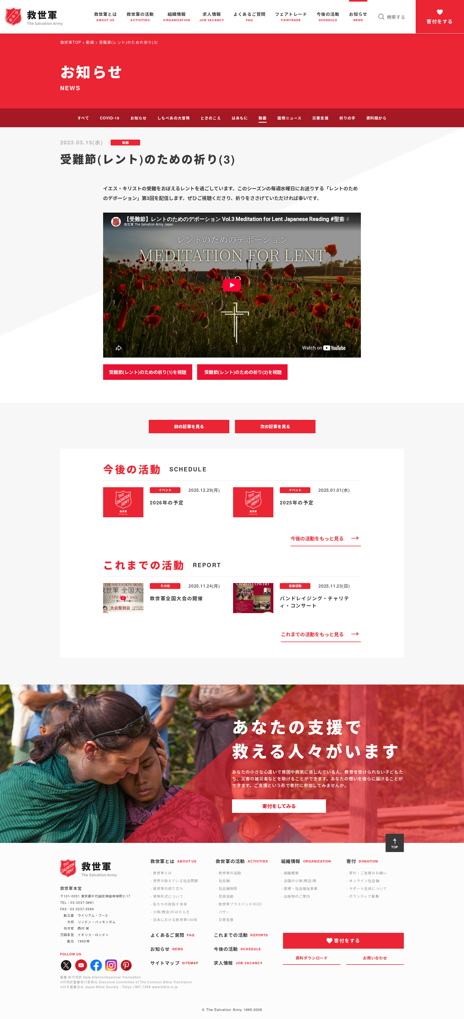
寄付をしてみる (279, 806)
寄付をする (440, 21)
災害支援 (320, 118)
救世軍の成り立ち (168, 888)
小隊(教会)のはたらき (171, 911)
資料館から (376, 118)
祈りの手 (347, 118)
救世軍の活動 (230, 872)
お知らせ (138, 118)
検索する (396, 16)
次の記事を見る (275, 426)
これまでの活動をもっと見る (312, 634)
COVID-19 (110, 118)
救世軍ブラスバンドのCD (240, 904)
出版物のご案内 (297, 896)
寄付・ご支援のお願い (368, 872)
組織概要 (291, 872)
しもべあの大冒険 (173, 118)
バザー (224, 911)
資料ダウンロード (312, 957)
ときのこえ (211, 118)
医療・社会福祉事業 (301, 888)
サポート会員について (368, 888)
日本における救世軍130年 (175, 919)
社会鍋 (224, 880)
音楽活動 (226, 896)
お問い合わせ (375, 957)
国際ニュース (289, 118)
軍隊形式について (168, 896)
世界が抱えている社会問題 (175, 880)
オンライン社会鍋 (364, 880)
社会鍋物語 (228, 888)
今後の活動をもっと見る (317, 538)
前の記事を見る (189, 426)
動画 (263, 118)
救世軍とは (162, 872)
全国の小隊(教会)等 (300, 880)
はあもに (240, 118)
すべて (83, 118)
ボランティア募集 (364, 896)
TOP (394, 847)
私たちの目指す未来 (170, 904)
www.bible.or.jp (165, 986)
